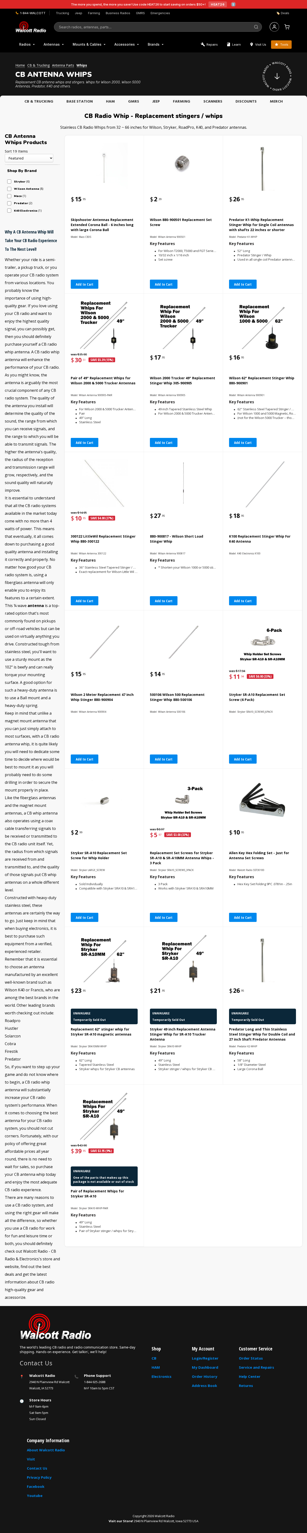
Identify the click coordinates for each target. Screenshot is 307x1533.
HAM (110, 101)
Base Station (79, 101)
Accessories (124, 44)
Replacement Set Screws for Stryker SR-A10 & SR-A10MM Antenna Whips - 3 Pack (182, 858)
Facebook (35, 1486)
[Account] (274, 27)
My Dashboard (205, 1367)
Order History (204, 1376)
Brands (153, 44)
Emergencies (160, 13)
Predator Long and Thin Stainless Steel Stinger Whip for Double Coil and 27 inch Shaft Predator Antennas (262, 1034)
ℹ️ (233, 4)
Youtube (34, 1495)
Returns (246, 1385)
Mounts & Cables (87, 44)
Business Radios (118, 13)
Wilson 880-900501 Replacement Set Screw (181, 222)
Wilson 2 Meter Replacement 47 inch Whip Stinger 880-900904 (102, 697)
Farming (94, 13)
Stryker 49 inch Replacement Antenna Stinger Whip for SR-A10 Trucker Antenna (182, 1034)
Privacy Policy (39, 1477)
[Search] (256, 27)
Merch (276, 101)
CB (154, 1358)
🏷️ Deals (282, 13)
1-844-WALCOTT (33, 13)
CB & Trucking (38, 101)
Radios (25, 44)
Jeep (78, 13)
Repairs (212, 44)
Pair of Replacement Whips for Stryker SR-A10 (97, 1193)
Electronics (161, 1376)
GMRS (140, 13)
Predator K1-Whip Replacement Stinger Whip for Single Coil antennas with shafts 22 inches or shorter (261, 224)
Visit (31, 1459)
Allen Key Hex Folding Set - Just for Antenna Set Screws (259, 855)
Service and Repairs (256, 1367)
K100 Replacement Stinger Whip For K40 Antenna (259, 539)
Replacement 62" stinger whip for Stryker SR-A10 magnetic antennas (101, 1031)
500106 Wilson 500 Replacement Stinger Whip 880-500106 (177, 697)
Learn (236, 44)
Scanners (212, 101)
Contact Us (37, 1468)
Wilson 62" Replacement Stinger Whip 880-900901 (261, 380)
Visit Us (260, 44)
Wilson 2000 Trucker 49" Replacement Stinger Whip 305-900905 (182, 380)
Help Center (249, 1376)
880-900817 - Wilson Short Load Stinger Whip (176, 539)
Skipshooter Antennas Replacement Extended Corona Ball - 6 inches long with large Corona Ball (102, 224)
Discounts (246, 101)
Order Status (251, 1358)
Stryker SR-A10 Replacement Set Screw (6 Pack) (257, 697)
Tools (284, 44)
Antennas (52, 44)
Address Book (204, 1385)
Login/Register (205, 1358)
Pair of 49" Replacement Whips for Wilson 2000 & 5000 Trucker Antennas (103, 380)
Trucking (62, 13)
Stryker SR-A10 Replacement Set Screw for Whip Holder (99, 855)
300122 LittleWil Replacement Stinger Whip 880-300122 (103, 539)
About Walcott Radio (46, 1449)
